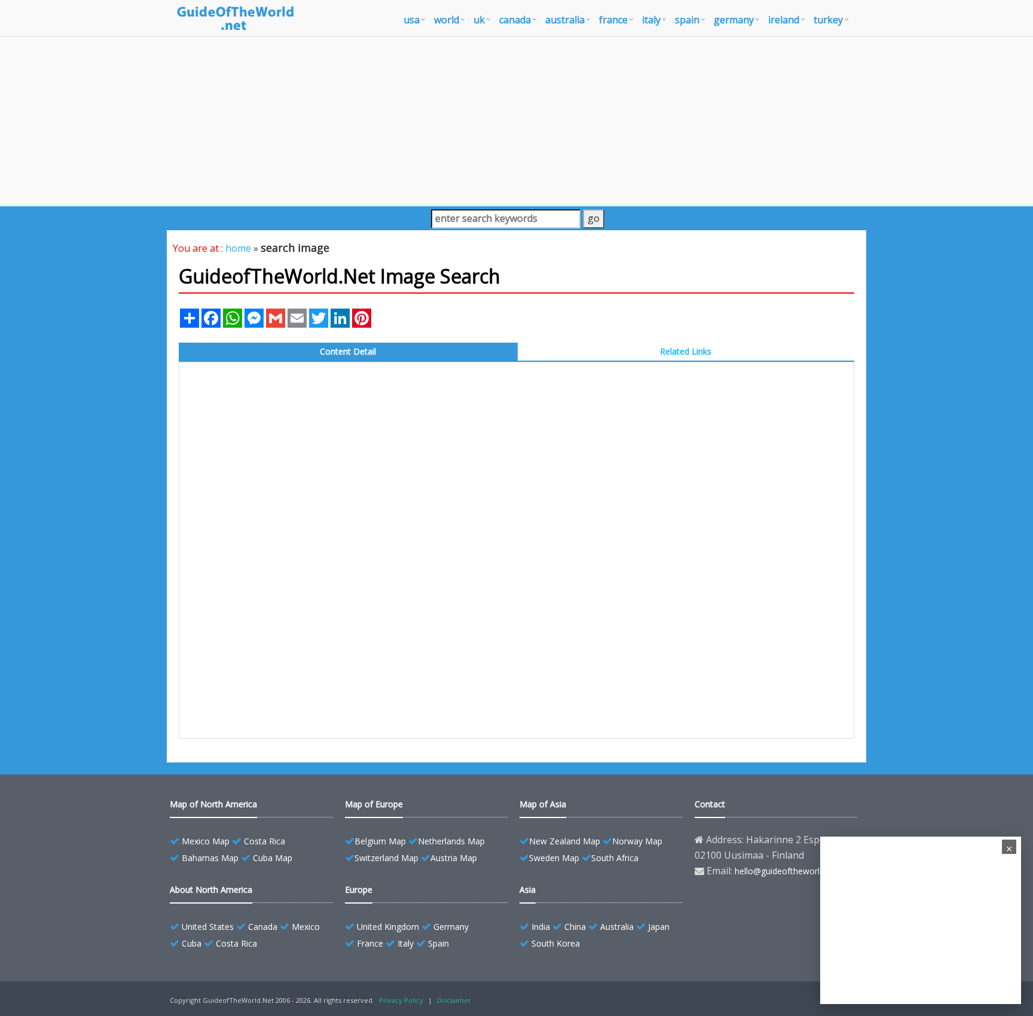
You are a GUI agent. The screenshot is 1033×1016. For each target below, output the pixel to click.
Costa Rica (264, 841)
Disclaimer (454, 1000)
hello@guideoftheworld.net (787, 871)
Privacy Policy (401, 1000)
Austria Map (453, 858)
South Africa (614, 858)
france (613, 19)
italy (651, 19)
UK (479, 19)
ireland (783, 19)
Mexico (306, 926)
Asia (527, 889)
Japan (659, 926)
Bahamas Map (210, 858)
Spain (438, 943)
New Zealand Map (564, 841)
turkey (828, 19)
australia (565, 19)
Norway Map (637, 841)
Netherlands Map (451, 841)
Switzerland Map (386, 858)
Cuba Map (272, 858)
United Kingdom (388, 926)
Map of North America (213, 804)
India (540, 926)
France (370, 943)
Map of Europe (374, 804)
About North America (211, 889)
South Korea (555, 943)
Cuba (191, 943)
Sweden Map (554, 858)
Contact (710, 804)
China (575, 926)
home (238, 248)
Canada (262, 926)
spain (687, 19)
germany (734, 19)
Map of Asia (542, 804)
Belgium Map (380, 841)
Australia (617, 926)
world (446, 19)
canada (515, 19)
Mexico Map (206, 841)
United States (208, 926)
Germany (451, 926)
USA (412, 19)
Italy (406, 943)
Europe (358, 889)
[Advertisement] (516, 121)
